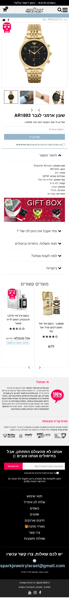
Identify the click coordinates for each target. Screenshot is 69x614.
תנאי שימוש (34, 496)
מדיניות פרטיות (22, 144)
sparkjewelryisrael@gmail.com (32, 565)
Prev (38, 110)
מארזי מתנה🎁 (35, 526)
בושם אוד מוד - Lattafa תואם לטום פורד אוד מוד (21, 327)
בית (66, 19)
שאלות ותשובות (34, 538)
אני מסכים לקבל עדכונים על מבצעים (33, 472)
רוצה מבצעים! (13, 466)
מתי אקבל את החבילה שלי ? (37, 230)
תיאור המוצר (48, 155)
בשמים (34, 508)
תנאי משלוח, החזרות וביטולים (36, 243)
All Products (52, 19)
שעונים (34, 514)
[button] (21, 336)
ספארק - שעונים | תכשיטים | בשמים (34, 586)
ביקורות (51, 267)
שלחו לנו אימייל (34, 502)
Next (31, 110)
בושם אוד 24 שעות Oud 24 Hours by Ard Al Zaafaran (54, 319)
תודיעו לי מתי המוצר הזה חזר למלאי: (44, 122)
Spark (39, 582)
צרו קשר (34, 532)
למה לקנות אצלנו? (44, 255)
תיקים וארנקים (34, 520)
